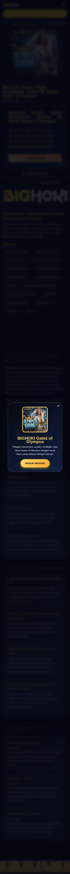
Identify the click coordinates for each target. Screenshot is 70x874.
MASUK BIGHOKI (35, 463)
